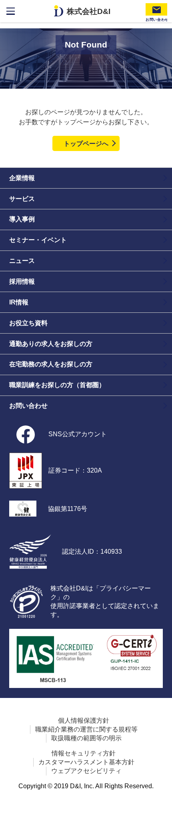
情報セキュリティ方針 (84, 753)
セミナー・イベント (38, 239)
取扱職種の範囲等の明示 (86, 737)
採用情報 (22, 281)
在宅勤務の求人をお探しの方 (50, 364)
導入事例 (22, 219)
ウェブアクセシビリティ (86, 770)
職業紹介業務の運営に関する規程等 (86, 729)
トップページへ (86, 143)
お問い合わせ (28, 405)
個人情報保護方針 (83, 720)
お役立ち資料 (28, 322)
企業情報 (22, 177)
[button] (163, 804)
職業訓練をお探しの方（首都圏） (57, 384)
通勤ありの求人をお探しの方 (50, 343)
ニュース (22, 260)
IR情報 (18, 302)
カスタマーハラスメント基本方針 (86, 761)
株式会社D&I (88, 11)
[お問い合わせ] (157, 9)
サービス (22, 198)
